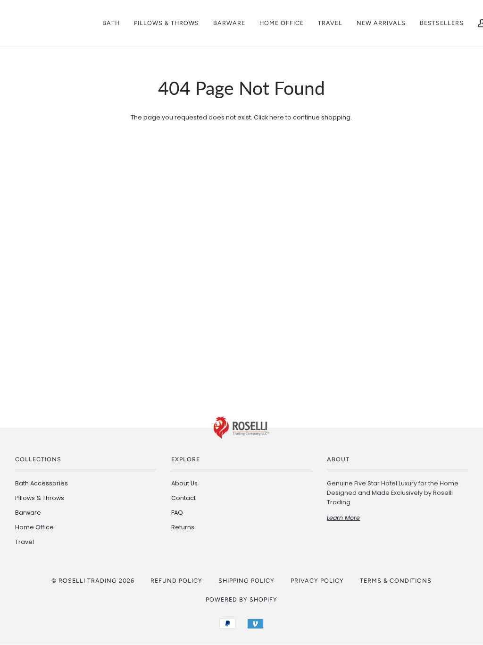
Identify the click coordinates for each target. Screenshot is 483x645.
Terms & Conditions (396, 580)
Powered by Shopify (241, 599)
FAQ (177, 513)
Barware (28, 513)
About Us (184, 483)
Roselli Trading (87, 580)
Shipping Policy (246, 580)
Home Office (34, 527)
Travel (24, 542)
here (276, 117)
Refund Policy (176, 580)
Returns (182, 527)
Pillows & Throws (39, 498)
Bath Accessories (41, 483)
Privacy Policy (317, 580)
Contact (183, 498)
